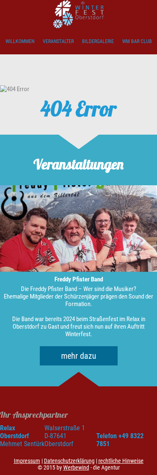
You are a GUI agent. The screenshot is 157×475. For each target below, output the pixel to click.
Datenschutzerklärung (69, 460)
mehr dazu (78, 356)
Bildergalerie (98, 41)
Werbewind (76, 467)
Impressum (27, 460)
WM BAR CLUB (137, 41)
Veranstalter (58, 41)
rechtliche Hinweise (121, 460)
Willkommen (19, 41)
